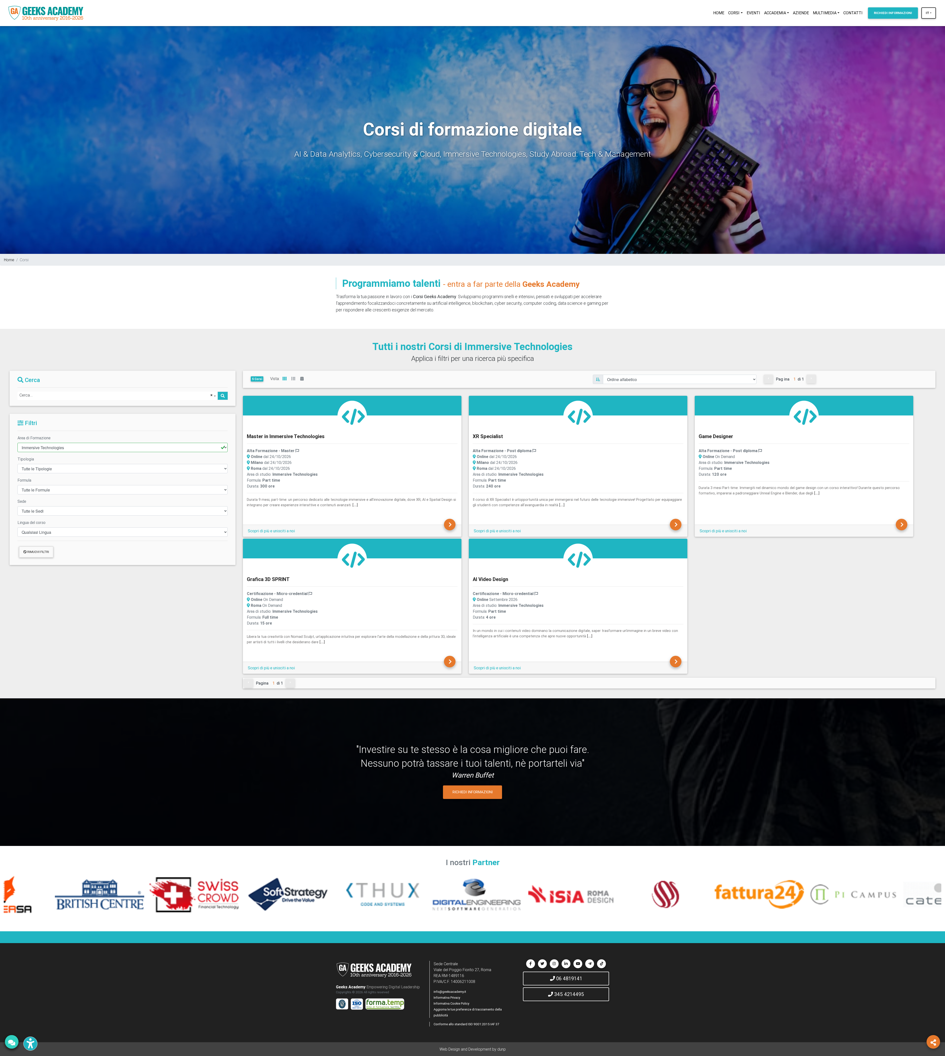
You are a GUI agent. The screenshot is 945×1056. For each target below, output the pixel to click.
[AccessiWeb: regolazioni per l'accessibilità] (30, 1044)
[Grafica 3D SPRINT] (353, 559)
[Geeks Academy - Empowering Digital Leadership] (46, 13)
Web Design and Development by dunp (473, 1049)
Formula (24, 480)
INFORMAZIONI (893, 13)
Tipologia (25, 459)
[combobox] (117, 396)
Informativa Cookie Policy (451, 1003)
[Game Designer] (805, 416)
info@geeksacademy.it (450, 992)
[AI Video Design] (579, 559)
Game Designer (716, 436)
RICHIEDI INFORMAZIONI (473, 792)
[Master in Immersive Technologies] (353, 416)
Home (9, 259)
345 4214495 (568, 994)
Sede (21, 501)
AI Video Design (490, 579)
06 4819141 (568, 978)
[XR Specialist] (579, 416)
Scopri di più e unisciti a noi (271, 530)
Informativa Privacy (447, 997)
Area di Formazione (33, 437)
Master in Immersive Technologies (286, 436)
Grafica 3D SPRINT (268, 579)
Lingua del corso (31, 522)
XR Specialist (488, 436)
